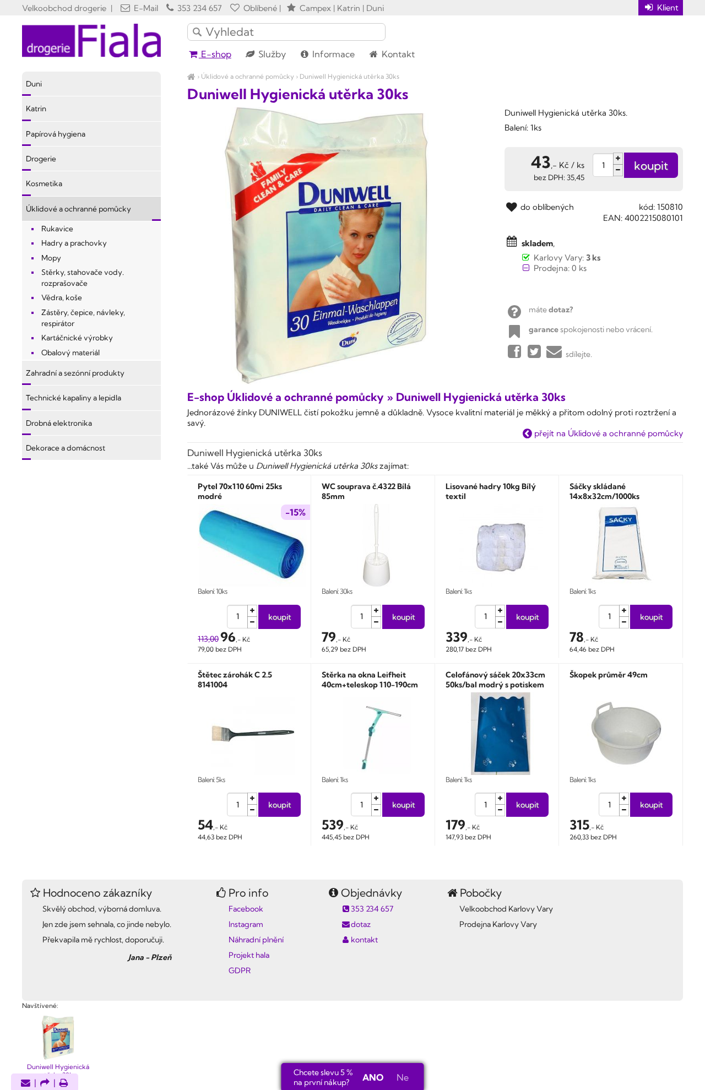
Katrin (36, 108)
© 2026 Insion (663, 991)
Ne (403, 1077)
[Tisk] (63, 1083)
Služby (271, 53)
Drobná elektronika (59, 423)
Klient (667, 7)
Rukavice (57, 228)
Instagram (246, 924)
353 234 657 (198, 8)
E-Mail (145, 8)
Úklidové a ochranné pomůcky (247, 76)
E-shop (215, 53)
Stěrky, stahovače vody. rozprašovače (82, 278)
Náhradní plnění (256, 940)
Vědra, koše (61, 297)
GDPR (240, 970)
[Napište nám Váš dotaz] (25, 1083)
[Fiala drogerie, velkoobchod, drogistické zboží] (191, 76)
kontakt (364, 940)
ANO (372, 1077)
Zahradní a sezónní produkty (75, 372)
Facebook (246, 909)
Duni (34, 83)
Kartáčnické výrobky (77, 337)
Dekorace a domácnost (65, 447)
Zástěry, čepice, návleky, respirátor (83, 318)
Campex (315, 8)
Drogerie (41, 158)
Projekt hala (249, 955)
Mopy (51, 257)
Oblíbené (259, 8)
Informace (332, 53)
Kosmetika (44, 183)
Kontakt (397, 53)
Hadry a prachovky (74, 242)
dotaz (361, 924)
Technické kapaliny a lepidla (73, 397)
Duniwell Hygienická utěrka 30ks (349, 76)
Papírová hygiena (55, 133)
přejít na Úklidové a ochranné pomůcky (607, 433)
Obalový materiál (70, 352)
